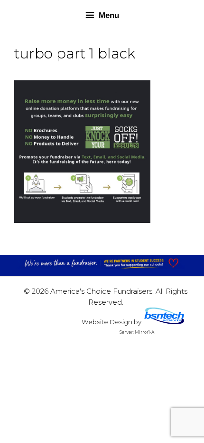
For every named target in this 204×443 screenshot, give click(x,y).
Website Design (107, 322)
